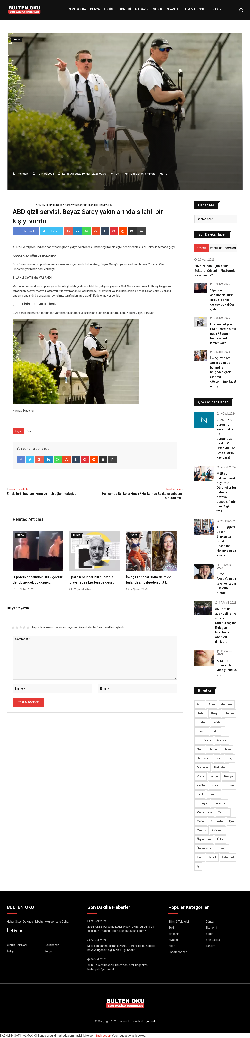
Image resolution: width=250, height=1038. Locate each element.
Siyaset (172, 9)
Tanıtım (210, 946)
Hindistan (203, 758)
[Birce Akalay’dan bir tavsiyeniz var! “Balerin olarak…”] (204, 571)
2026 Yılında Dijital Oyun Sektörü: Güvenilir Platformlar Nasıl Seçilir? (215, 270)
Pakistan (220, 767)
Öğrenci (217, 830)
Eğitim (108, 9)
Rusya (228, 776)
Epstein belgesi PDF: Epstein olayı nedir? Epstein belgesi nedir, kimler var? (223, 333)
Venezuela (204, 812)
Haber (213, 749)
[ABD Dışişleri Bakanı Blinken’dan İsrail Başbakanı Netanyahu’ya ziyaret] (204, 527)
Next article (173, 489)
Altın (212, 704)
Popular (216, 248)
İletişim (11, 951)
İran (200, 857)
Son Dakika (77, 9)
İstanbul (228, 857)
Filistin (201, 731)
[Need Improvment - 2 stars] (17, 627)
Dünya (95, 9)
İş (198, 866)
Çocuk (201, 830)
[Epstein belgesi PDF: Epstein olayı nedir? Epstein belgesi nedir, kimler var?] (200, 322)
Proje (214, 776)
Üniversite (204, 848)
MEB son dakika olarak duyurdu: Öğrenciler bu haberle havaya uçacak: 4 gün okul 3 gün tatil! (227, 492)
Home (19, 204)
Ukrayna (219, 803)
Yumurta (217, 821)
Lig (230, 758)
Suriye (229, 785)
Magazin (142, 9)
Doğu (215, 713)
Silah (29, 431)
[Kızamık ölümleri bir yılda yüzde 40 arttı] (204, 658)
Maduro (202, 767)
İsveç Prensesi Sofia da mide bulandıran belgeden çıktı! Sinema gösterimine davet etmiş (223, 372)
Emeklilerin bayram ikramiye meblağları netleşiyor (42, 494)
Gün (200, 749)
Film (215, 731)
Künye (48, 951)
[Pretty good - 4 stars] (24, 627)
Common (230, 248)
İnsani (222, 848)
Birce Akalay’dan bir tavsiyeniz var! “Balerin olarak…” (227, 583)
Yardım (223, 812)
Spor (217, 9)
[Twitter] (30, 459)
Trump (213, 794)
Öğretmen (204, 839)
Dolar (201, 713)
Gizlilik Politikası (17, 945)
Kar (219, 758)
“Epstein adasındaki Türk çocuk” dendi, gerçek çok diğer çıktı (222, 300)
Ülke (220, 839)
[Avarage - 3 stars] (20, 627)
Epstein (202, 722)
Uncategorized (178, 952)
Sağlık (158, 9)
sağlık (201, 785)
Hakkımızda (52, 945)
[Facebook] (21, 459)
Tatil (200, 794)
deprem (226, 704)
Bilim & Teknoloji (195, 9)
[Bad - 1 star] (13, 627)
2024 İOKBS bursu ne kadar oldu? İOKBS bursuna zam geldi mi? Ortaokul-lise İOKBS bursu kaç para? (226, 438)
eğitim (218, 722)
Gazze (221, 740)
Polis (200, 776)
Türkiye (202, 803)
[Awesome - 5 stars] (28, 627)
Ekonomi (124, 9)
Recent (201, 248)
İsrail (212, 857)
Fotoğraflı (204, 740)
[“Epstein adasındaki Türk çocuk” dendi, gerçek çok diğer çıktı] (200, 288)
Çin (231, 821)
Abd (199, 704)
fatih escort (103, 1035)
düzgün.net (148, 1021)
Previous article (18, 489)
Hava (227, 749)
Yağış (200, 821)
